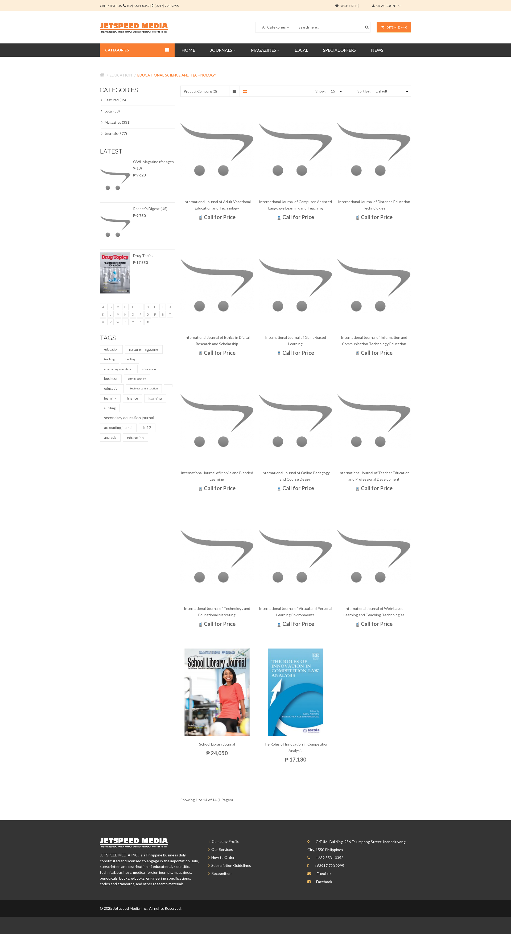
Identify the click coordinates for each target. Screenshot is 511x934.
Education (121, 75)
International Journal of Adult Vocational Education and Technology (217, 204)
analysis (110, 437)
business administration (144, 388)
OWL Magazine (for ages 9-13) (153, 164)
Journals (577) (115, 133)
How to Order (222, 857)
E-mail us (324, 873)
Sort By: (364, 91)
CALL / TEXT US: (139, 6)
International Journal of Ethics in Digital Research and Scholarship (217, 340)
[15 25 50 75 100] (336, 91)
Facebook (324, 881)
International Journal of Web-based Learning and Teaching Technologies (374, 611)
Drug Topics (143, 255)
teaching (109, 359)
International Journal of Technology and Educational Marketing (217, 611)
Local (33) (112, 111)
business (110, 378)
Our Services (221, 849)
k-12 (147, 427)
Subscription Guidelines (230, 865)
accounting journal (118, 427)
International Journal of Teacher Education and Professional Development (374, 475)
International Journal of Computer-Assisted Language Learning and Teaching (295, 204)
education (111, 349)
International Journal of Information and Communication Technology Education (374, 340)
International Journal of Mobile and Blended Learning (217, 475)
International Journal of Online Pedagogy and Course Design (295, 475)
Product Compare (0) (200, 91)
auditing (110, 408)
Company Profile (224, 841)
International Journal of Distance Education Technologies (374, 204)
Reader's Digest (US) (150, 208)
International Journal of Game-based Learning (295, 340)
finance (132, 398)
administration (137, 378)
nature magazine (143, 349)
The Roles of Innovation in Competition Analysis (295, 747)
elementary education (117, 369)
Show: (320, 91)
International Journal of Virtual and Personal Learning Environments (295, 611)
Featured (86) (115, 100)
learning (110, 398)
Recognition (221, 873)
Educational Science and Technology (176, 75)
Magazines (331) (117, 122)
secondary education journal (129, 417)
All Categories (274, 27)
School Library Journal (217, 744)
